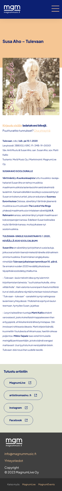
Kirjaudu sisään (12, 125)
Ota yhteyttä (42, 130)
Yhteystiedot (13, 460)
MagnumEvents (46, 484)
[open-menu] (55, 9)
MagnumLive (29, 484)
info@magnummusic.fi (20, 454)
